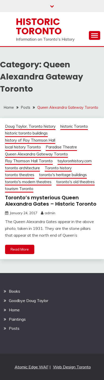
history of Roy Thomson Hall (30, 140)
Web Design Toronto (72, 366)
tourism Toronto (19, 188)
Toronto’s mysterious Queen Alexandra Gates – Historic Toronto (50, 200)
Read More (20, 249)
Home (14, 309)
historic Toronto (74, 126)
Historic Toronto (39, 26)
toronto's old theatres (75, 181)
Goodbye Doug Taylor (28, 300)
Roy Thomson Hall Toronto (29, 160)
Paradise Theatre (61, 147)
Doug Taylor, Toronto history (30, 126)
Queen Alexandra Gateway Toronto (36, 154)
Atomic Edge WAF (31, 366)
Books (14, 291)
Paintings (17, 319)
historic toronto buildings (26, 133)
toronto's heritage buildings (63, 174)
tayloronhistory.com (75, 160)
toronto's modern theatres (28, 181)
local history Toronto (23, 147)
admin (50, 213)
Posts (14, 328)
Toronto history (58, 168)
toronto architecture (22, 168)
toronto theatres (19, 174)
